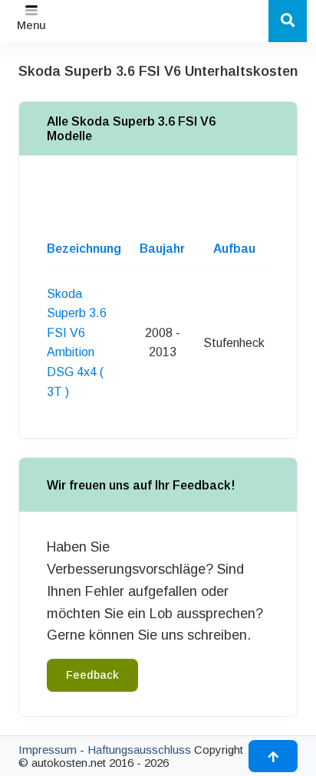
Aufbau (234, 248)
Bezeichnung (84, 248)
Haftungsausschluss (139, 749)
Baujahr (162, 248)
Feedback (92, 675)
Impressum (47, 749)
